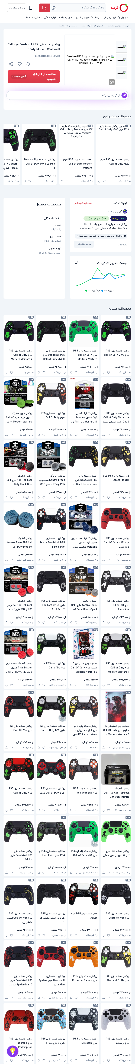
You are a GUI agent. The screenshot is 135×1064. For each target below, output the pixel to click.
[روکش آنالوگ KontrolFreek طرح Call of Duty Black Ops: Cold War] (19, 456)
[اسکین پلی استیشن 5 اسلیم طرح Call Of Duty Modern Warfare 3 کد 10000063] (116, 706)
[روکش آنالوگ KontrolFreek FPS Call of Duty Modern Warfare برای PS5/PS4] (19, 518)
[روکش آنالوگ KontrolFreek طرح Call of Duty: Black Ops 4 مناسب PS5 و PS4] (83, 581)
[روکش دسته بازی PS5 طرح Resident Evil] (83, 769)
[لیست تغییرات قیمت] (76, 263)
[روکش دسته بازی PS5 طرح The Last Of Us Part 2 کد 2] (51, 581)
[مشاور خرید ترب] (12, 1051)
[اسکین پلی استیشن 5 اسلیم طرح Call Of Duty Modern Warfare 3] (83, 643)
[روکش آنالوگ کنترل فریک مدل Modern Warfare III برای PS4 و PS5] (83, 393)
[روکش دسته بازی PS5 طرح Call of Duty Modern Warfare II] (116, 643)
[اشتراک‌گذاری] (11, 64)
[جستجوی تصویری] (53, 8)
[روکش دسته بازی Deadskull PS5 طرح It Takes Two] (51, 518)
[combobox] (78, 8)
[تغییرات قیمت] (28, 64)
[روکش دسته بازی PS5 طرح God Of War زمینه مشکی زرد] (19, 894)
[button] (16, 8)
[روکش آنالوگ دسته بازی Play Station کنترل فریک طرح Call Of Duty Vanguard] (19, 643)
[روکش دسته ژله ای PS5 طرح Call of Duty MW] (51, 706)
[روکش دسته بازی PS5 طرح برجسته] (116, 1019)
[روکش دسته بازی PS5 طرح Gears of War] (116, 894)
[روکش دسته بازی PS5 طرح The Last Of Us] (116, 956)
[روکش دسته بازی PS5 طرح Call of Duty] (19, 769)
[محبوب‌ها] (20, 64)
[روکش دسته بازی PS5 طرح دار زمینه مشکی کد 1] (51, 894)
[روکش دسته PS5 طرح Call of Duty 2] (51, 643)
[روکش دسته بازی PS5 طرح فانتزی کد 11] (51, 1019)
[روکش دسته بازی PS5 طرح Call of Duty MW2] (114, 140)
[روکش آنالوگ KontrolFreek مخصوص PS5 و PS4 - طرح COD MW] (51, 456)
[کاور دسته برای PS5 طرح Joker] (83, 894)
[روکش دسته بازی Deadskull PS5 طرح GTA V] (19, 831)
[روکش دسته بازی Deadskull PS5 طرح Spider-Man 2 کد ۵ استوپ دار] (19, 956)
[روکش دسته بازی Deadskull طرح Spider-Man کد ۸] (51, 956)
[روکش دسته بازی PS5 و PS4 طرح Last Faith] (51, 831)
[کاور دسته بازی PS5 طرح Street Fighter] (116, 456)
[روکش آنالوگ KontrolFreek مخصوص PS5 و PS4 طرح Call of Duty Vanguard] (19, 581)
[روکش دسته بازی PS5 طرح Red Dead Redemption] (19, 1019)
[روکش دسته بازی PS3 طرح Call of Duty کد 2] (51, 769)
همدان (109, 211)
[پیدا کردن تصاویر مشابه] (112, 82)
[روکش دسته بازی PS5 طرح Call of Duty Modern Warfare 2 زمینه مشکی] (19, 331)
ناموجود (122, 245)
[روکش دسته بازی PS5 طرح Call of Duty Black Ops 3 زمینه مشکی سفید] (116, 393)
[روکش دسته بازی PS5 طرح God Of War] (19, 706)
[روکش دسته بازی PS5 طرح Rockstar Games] (83, 956)
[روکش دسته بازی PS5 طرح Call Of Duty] (51, 393)
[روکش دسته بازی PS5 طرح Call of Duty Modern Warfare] (76, 140)
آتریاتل (117, 212)
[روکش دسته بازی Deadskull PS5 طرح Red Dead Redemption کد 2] (83, 456)
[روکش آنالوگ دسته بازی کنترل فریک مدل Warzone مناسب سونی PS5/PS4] (83, 518)
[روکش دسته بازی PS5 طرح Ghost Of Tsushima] (116, 581)
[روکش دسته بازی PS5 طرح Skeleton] (83, 1019)
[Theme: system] (30, 8)
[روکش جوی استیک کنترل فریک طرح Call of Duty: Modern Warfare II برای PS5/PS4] (19, 393)
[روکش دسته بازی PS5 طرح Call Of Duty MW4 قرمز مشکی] (116, 518)
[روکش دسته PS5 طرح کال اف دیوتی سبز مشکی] (116, 831)
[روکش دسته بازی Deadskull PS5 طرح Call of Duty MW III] (39, 140)
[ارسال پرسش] (124, 95)
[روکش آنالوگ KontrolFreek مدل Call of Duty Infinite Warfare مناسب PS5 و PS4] (116, 769)
